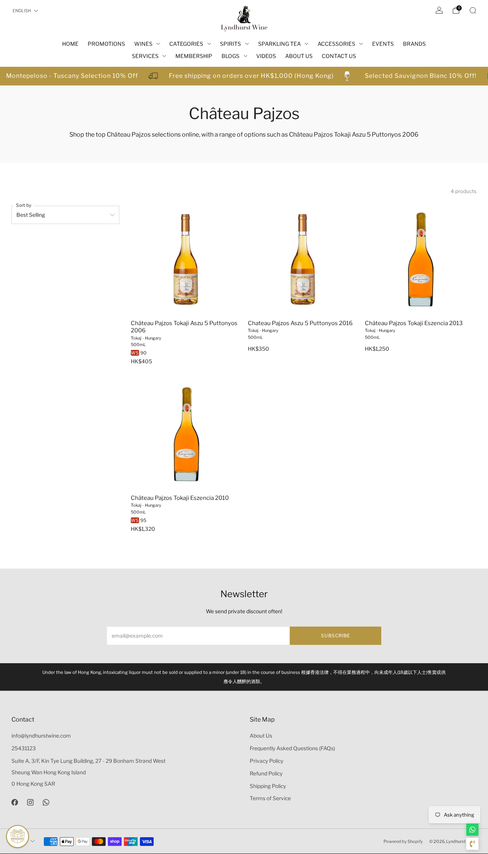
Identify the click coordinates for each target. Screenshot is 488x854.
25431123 (23, 748)
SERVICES (145, 56)
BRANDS (414, 43)
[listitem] (244, 677)
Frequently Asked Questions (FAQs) (292, 748)
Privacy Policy (266, 761)
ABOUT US (299, 56)
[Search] (473, 10)
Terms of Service (270, 798)
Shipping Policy (268, 786)
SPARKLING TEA (279, 43)
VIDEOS (266, 56)
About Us (261, 736)
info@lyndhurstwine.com (41, 736)
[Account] (439, 10)
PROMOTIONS (106, 43)
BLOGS (230, 56)
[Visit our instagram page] (30, 802)
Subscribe (335, 635)
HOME (70, 43)
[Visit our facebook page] (14, 802)
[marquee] (244, 76)
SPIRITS (230, 43)
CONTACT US (339, 56)
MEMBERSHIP (193, 56)
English (22, 10)
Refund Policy (266, 773)
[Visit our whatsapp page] (46, 802)
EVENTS (383, 43)
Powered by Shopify (403, 841)
